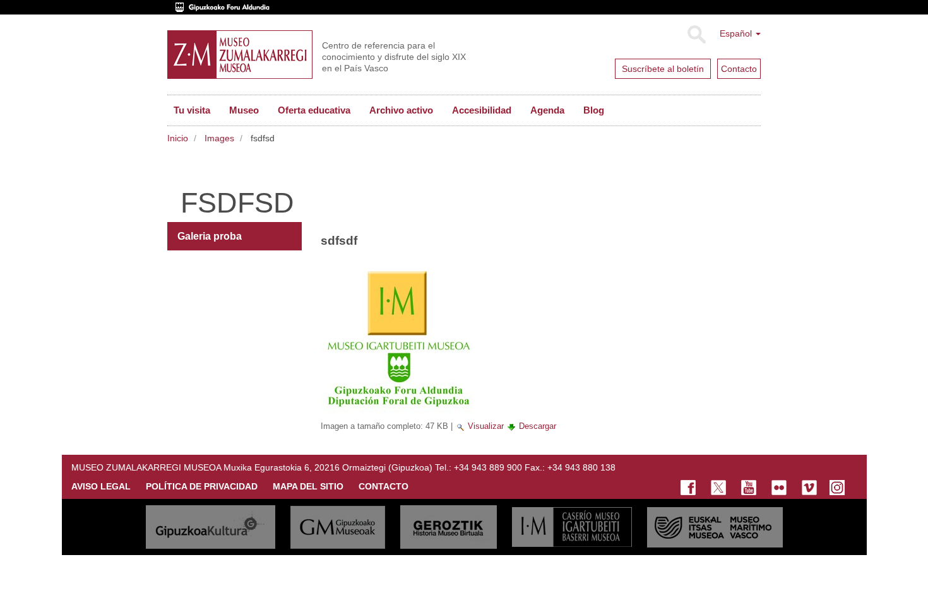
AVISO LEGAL (101, 486)
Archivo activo (401, 110)
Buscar (696, 34)
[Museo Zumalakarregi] (239, 54)
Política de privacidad (202, 486)
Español (737, 33)
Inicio (177, 138)
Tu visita (192, 110)
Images (219, 138)
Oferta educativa (314, 110)
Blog (593, 110)
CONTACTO (383, 486)
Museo (244, 110)
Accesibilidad (481, 110)
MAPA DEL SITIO (308, 486)
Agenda (547, 110)
